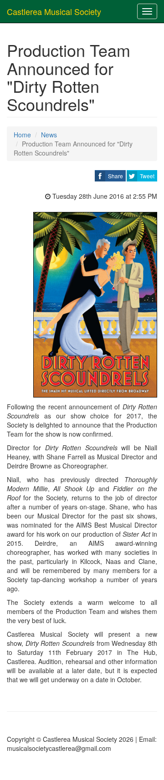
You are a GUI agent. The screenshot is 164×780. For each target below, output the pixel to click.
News (49, 134)
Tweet (147, 176)
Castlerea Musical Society (54, 11)
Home (22, 134)
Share (115, 176)
